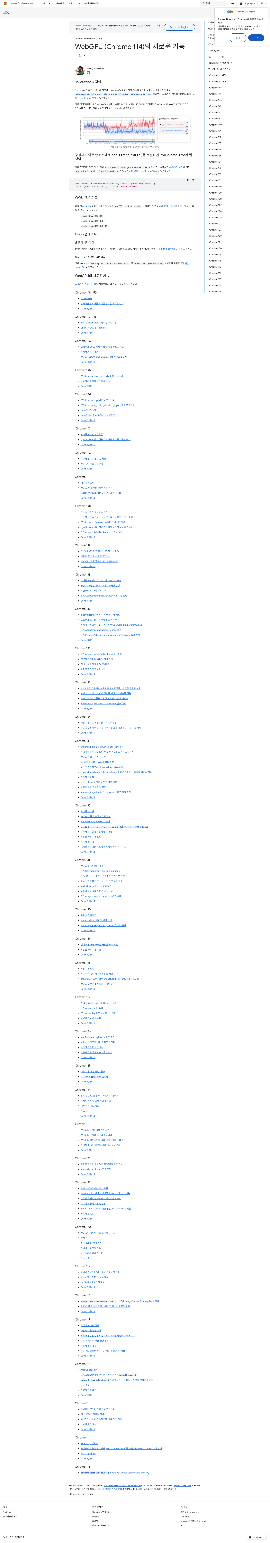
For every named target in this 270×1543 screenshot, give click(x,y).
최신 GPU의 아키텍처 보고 (93, 590)
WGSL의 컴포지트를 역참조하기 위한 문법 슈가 (103, 1140)
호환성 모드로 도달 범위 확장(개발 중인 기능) (102, 1164)
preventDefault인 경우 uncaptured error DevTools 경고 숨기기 (112, 979)
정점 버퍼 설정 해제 (90, 1325)
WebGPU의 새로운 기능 (86, 284)
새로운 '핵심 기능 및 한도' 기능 (95, 556)
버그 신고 (7, 1512)
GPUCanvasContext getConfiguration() (101, 871)
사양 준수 (85, 1385)
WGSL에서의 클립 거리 (92, 866)
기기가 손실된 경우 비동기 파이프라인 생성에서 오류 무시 (108, 1335)
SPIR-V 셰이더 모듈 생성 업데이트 (97, 1340)
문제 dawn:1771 (170, 248)
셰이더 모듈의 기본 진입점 (93, 1203)
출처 (156, 147)
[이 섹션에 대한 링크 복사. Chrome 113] (93, 1467)
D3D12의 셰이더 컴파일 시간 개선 (97, 659)
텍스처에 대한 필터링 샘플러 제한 (96, 831)
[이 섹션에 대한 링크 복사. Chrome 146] (93, 341)
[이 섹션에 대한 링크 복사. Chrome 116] (93, 1364)
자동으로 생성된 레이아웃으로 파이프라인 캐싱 (103, 1350)
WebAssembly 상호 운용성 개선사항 (98, 1013)
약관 (5, 1537)
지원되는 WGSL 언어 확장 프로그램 (98, 1409)
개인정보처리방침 (17, 1537)
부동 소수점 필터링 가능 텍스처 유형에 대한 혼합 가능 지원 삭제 (111, 727)
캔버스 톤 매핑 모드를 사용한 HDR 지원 (99, 944)
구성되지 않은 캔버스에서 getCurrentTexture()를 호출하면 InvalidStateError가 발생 (121, 1448)
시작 (256, 37)
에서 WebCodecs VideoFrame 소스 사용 (115, 1472)
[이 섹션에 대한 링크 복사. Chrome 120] (93, 1227)
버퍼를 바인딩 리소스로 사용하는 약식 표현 (101, 580)
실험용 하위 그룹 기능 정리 (93, 787)
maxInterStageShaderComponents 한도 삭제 (103, 703)
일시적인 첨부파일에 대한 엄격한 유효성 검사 (102, 303)
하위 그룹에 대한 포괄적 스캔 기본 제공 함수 (101, 881)
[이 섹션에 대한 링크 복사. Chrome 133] (93, 741)
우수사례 (60, 3)
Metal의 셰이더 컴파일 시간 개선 (96, 920)
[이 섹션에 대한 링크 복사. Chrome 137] (93, 609)
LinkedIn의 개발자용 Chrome (193, 1521)
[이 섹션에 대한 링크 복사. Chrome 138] (93, 575)
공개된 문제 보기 (10, 1516)
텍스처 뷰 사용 (87, 811)
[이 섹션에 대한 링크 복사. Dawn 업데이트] (100, 234)
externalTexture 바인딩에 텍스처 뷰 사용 (100, 614)
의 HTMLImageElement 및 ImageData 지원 (120, 1301)
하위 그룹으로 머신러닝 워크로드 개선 (99, 722)
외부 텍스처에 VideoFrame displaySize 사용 (102, 767)
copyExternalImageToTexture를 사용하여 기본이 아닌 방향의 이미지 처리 (116, 772)
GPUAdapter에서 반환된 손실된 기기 (108, 1375)
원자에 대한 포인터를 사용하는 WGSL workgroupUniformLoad (111, 625)
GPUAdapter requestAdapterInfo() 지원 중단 (103, 925)
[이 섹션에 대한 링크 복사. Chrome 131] (93, 860)
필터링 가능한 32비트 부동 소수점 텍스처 (100, 1272)
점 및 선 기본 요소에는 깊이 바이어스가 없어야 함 (104, 876)
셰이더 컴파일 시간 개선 (92, 1047)
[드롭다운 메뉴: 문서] (50, 3)
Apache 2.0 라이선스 (182, 1485)
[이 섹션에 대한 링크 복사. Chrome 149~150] (99, 293)
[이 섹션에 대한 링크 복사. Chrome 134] (93, 717)
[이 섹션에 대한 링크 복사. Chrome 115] (93, 1403)
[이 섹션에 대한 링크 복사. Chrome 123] (93, 1124)
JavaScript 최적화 (89, 1443)
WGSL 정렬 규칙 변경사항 (93, 757)
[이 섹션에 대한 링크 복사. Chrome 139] (93, 545)
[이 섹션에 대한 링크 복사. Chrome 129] (93, 939)
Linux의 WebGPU (89, 410)
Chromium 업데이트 (101, 1512)
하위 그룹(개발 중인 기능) (93, 1071)
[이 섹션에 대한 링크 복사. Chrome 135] (93, 682)
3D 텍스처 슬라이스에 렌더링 (94, 1076)
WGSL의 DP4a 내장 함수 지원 (95, 1130)
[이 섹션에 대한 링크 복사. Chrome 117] (93, 1320)
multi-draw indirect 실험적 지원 (96, 886)
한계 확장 (85, 1238)
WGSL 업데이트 (88, 1453)
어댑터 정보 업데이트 (91, 1248)
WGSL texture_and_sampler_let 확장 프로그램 (104, 357)
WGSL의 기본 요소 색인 (92, 463)
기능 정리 (85, 1258)
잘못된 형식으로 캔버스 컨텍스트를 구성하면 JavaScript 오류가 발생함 (114, 826)
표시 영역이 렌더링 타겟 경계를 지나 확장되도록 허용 (106, 693)
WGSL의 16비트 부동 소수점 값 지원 (98, 1232)
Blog (6, 12)
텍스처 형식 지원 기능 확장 (93, 458)
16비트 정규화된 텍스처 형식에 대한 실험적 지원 (103, 847)
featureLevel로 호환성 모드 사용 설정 (99, 782)
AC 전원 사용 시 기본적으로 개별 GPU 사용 (101, 1419)
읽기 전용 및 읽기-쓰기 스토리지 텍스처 (99, 1095)
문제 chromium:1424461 (146, 171)
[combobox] (214, 3)
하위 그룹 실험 (87, 968)
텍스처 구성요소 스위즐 (92, 434)
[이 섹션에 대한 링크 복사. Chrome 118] (93, 1295)
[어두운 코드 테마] (188, 180)
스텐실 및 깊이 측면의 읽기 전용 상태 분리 (100, 1145)
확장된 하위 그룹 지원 (91, 949)
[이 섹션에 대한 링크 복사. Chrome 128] (93, 963)
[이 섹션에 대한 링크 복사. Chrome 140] (94, 506)
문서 (45, 3)
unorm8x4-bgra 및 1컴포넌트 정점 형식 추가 (102, 747)
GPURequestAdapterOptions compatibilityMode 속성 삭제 (110, 635)
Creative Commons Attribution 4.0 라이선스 (122, 1485)
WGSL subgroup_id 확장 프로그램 (97, 400)
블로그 (71, 3)
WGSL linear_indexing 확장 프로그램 (98, 322)
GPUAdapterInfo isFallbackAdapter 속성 (101, 654)
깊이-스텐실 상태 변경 (91, 1243)
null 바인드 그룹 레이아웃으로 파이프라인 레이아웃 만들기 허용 (111, 688)
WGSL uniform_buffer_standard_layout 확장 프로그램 (108, 405)
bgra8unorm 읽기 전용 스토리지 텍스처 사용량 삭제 (105, 439)
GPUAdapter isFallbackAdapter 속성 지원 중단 (104, 595)
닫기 (238, 37)
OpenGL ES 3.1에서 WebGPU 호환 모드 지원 (102, 347)
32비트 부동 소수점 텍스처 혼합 (96, 816)
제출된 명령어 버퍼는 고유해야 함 (96, 1052)
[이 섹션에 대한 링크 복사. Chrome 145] (93, 370)
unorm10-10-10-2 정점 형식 (94, 1277)
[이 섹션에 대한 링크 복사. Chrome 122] (93, 1158)
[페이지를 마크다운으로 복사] (79, 55)
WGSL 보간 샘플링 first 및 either (96, 984)
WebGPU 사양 (176, 167)
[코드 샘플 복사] (193, 180)
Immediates (86, 298)
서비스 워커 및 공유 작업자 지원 (96, 1100)
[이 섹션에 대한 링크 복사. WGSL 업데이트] (100, 198)
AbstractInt (86, 206)
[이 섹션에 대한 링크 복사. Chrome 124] (93, 1090)
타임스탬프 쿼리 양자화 (92, 1253)
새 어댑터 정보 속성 (90, 1106)
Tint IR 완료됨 (87, 482)
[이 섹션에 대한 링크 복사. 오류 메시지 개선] (97, 243)
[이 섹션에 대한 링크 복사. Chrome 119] (93, 1266)
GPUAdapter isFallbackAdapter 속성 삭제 (101, 532)
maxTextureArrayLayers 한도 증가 (98, 1037)
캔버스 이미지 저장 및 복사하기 (95, 664)
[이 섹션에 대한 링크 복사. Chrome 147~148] (99, 317)
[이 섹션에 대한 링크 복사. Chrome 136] (93, 648)
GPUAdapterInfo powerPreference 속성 (101, 630)
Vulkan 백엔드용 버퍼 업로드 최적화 (98, 1042)
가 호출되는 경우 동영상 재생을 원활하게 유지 (117, 1380)
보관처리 (96, 1521)
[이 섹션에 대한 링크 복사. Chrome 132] (93, 805)
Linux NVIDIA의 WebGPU (93, 327)
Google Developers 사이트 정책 (108, 1489)
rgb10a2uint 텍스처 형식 (93, 1282)
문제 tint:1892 (170, 206)
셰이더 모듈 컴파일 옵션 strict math (98, 891)
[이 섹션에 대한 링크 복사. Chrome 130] (93, 909)
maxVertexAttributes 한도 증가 (96, 1169)
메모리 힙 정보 (87, 1213)
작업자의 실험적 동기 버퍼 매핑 (95, 381)
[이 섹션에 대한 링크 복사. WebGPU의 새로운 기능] (112, 276)
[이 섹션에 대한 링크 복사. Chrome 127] (93, 997)
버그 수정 (85, 1111)
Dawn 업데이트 (88, 308)
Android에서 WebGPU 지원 (94, 1188)
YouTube (185, 1516)
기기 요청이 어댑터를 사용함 (94, 512)
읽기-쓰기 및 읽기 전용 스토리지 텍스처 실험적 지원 (105, 1306)
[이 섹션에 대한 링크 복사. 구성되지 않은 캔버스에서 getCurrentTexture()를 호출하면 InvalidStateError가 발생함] (84, 159)
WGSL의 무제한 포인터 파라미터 (96, 1135)
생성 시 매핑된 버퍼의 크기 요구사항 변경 (100, 585)
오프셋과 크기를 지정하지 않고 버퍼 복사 (100, 620)
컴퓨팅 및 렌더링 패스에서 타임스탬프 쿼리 (101, 1198)
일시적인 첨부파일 (89, 352)
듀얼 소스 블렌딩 (88, 915)
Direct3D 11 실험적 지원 (92, 1414)
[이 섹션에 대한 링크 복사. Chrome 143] (93, 428)
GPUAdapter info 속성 (92, 1008)
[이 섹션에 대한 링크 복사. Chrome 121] (93, 1182)
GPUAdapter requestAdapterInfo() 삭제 (101, 896)
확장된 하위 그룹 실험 (91, 836)
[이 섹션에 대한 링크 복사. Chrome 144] (93, 394)
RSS (182, 1525)
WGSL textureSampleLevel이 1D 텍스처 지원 (103, 522)
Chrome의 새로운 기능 (89, 3)
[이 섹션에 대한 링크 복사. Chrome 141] (93, 477)
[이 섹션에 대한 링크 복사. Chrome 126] (93, 1031)
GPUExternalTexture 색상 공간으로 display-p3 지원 (106, 1208)
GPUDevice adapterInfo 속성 (95, 821)
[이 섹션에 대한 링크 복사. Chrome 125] (93, 1066)
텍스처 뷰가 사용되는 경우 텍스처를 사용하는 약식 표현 (107, 517)
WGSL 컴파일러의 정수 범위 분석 (96, 488)
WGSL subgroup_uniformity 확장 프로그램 (102, 376)
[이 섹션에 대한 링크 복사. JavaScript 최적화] (104, 82)
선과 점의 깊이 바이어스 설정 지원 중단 (99, 973)
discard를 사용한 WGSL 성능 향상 (97, 762)
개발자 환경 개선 (88, 777)
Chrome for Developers (85, 38)
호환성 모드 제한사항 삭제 (93, 669)
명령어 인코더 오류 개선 (92, 1018)
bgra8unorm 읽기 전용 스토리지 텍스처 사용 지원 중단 (107, 527)
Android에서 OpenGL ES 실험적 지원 (99, 1003)
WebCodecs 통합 (89, 1370)
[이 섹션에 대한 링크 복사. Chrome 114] (93, 1437)
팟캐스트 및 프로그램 (101, 1525)
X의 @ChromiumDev (190, 1512)
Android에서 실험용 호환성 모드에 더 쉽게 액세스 (104, 698)
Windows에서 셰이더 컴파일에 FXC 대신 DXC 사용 (105, 1193)
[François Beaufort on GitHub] (88, 73)
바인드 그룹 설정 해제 (91, 1330)
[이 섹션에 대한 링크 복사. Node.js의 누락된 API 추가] (109, 257)
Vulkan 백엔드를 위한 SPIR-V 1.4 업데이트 (101, 493)
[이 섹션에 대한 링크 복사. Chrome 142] (93, 453)
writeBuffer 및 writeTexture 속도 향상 (99, 415)
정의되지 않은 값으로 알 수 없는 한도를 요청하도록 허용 (107, 752)
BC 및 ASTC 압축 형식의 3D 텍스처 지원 (100, 551)
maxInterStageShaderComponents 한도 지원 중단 (106, 792)
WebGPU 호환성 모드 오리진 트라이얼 (99, 561)
